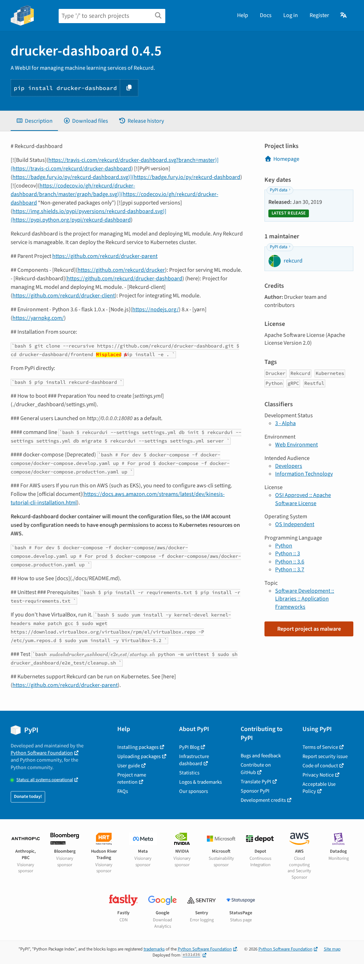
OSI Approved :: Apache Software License (303, 499)
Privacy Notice (318, 775)
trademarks (154, 949)
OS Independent (294, 524)
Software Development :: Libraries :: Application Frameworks (304, 599)
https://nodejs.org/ (155, 309)
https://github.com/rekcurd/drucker (121, 270)
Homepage (286, 159)
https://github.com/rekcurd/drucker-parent (104, 256)
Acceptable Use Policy (319, 787)
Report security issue (325, 756)
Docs (266, 15)
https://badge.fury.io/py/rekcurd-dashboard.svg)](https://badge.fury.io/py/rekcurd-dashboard (126, 177)
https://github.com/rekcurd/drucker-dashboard (124, 278)
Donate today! (28, 796)
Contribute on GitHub (256, 768)
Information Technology (304, 474)
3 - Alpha (285, 423)
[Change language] (343, 15)
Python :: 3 (287, 553)
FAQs (122, 791)
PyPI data (278, 190)
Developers (288, 466)
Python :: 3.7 (289, 569)
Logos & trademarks (200, 782)
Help (242, 15)
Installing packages (138, 747)
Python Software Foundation (42, 753)
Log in (290, 15)
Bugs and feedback (261, 755)
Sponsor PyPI (255, 791)
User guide (128, 765)
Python (283, 546)
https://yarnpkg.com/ (38, 318)
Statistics (189, 773)
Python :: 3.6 (289, 562)
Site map (332, 949)
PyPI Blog (189, 747)
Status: (44, 780)
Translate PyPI (256, 781)
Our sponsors (193, 791)
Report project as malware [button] (309, 629)
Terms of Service (320, 747)
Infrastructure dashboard (194, 760)
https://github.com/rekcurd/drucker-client (63, 296)
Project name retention (131, 778)
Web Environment (296, 445)
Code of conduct (320, 765)
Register (319, 15)
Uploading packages (139, 756)
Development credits (263, 800)
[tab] (34, 121)
